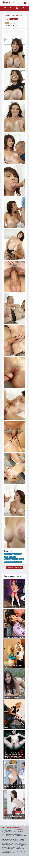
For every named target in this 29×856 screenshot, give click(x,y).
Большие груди (17, 554)
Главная (5, 10)
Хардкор (21, 559)
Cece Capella (14, 19)
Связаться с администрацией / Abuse (12, 827)
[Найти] (25, 3)
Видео (17, 10)
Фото (23, 10)
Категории (11, 10)
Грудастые (12, 557)
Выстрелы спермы (10, 559)
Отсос (6, 557)
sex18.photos (20, 829)
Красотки (7, 554)
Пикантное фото (7, 3)
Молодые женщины (10, 562)
